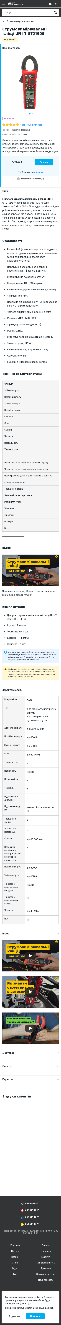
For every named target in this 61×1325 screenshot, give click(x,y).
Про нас (15, 1251)
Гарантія (7, 1079)
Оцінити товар (35, 125)
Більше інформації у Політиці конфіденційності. (29, 1308)
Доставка (8, 1052)
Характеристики (12, 690)
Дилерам (46, 1268)
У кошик (43, 162)
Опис (5, 191)
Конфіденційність (46, 1262)
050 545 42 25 (32, 1210)
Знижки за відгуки (45, 1274)
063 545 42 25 (32, 1224)
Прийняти (35, 1316)
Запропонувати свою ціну (32, 179)
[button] (29, 113)
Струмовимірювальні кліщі (21, 21)
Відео (5, 933)
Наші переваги (45, 1280)
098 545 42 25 (32, 1217)
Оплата (6, 1066)
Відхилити (14, 1316)
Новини (15, 1257)
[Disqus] (30, 1141)
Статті (15, 1262)
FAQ (15, 1274)
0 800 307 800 (32, 1203)
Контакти (15, 1245)
